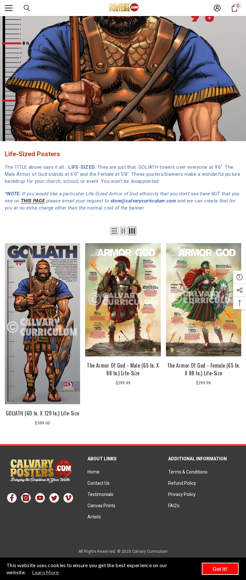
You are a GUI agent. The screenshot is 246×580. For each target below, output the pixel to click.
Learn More (45, 572)
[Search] (27, 8)
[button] (114, 231)
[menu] (8, 8)
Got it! (220, 569)
